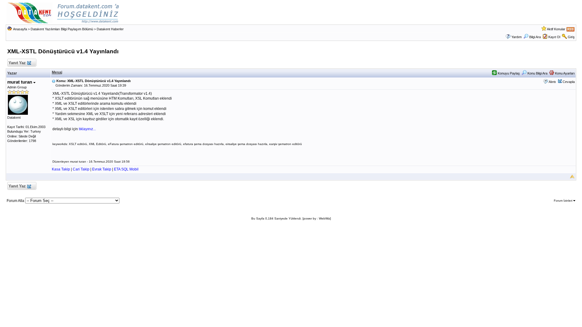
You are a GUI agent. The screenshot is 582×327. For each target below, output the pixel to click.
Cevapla (569, 82)
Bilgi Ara (535, 37)
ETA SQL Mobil (126, 169)
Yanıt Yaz (17, 63)
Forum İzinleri (563, 200)
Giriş (571, 37)
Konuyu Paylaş (508, 73)
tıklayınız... (87, 129)
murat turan (20, 81)
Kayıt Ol (554, 37)
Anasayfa (20, 29)
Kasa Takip (61, 169)
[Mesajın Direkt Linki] (53, 81)
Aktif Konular (556, 29)
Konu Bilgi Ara (537, 73)
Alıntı (552, 82)
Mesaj (57, 72)
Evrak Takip (101, 169)
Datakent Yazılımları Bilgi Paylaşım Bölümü (62, 29)
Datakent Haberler (110, 29)
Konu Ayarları (564, 73)
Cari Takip (81, 169)
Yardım (516, 37)
